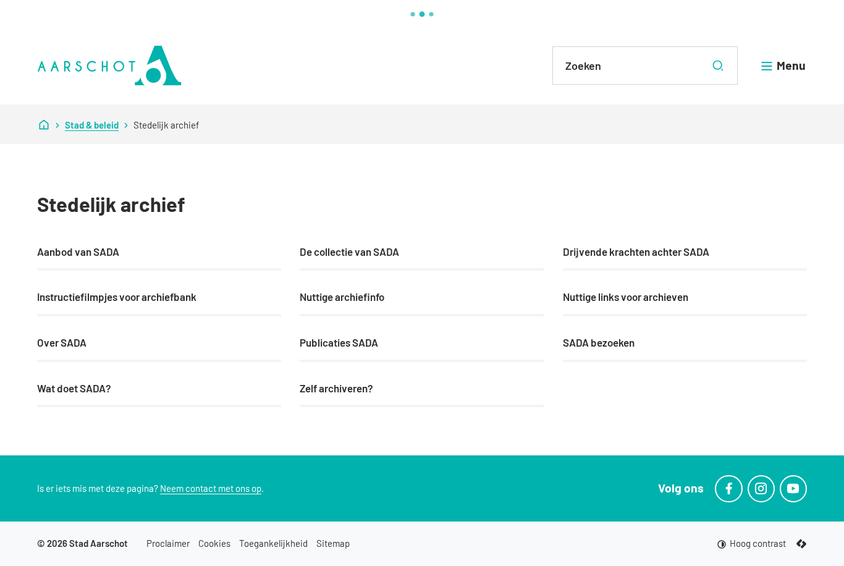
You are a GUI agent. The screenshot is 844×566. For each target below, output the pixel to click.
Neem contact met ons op (210, 488)
